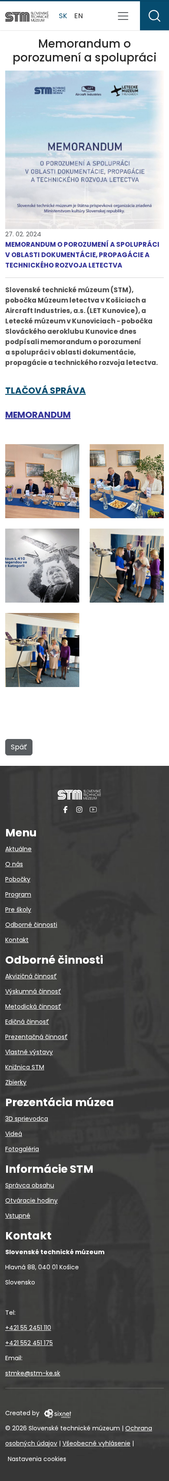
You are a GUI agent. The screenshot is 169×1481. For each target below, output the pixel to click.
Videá (13, 1133)
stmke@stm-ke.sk (32, 1373)
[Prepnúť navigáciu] (123, 16)
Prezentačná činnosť (36, 1037)
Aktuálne (18, 849)
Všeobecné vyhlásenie (96, 1443)
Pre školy (18, 909)
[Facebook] (65, 809)
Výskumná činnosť (33, 991)
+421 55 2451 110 (28, 1327)
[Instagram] (79, 809)
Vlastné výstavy (29, 1052)
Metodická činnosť (33, 1006)
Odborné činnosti (31, 924)
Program (18, 894)
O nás (14, 864)
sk (63, 16)
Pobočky (17, 879)
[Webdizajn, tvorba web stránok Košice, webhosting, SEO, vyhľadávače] (57, 1413)
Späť (19, 747)
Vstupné (17, 1215)
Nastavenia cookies (37, 1459)
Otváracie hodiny (31, 1200)
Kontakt (17, 940)
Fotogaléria (22, 1149)
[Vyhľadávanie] (154, 15)
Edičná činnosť (27, 1021)
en (78, 16)
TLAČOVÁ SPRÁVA (45, 390)
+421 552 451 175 (29, 1343)
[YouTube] (93, 809)
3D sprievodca (26, 1118)
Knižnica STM (24, 1067)
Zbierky (15, 1082)
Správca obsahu (29, 1185)
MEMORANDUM (38, 415)
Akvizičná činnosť (31, 976)
